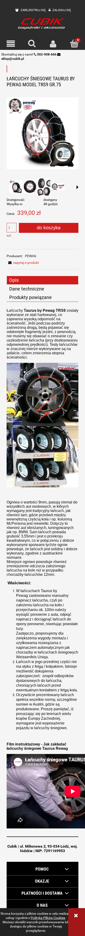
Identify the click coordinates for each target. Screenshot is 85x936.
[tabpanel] (42, 568)
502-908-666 (46, 54)
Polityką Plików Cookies (48, 918)
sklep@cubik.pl (12, 59)
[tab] (42, 280)
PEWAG (30, 256)
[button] (10, 44)
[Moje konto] (53, 44)
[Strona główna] (42, 23)
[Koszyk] (74, 43)
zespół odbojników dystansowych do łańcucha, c (45, 680)
